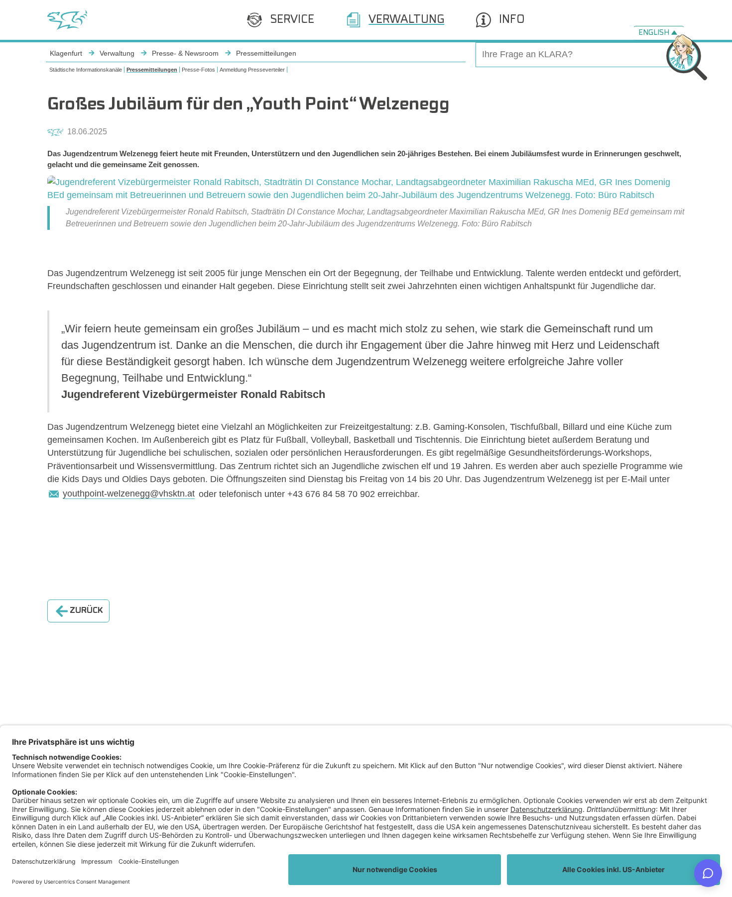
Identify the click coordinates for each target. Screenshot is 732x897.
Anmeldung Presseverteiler (252, 70)
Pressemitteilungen (151, 70)
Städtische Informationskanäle (85, 70)
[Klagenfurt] (67, 20)
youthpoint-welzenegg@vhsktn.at (129, 493)
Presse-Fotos (198, 70)
